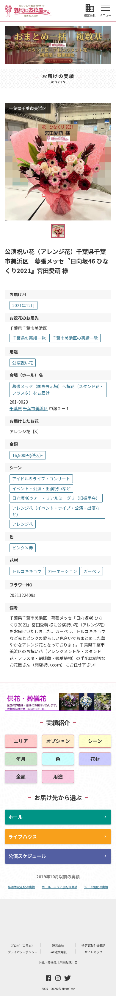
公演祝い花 (22, 363)
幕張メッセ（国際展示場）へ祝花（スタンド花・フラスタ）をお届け (58, 389)
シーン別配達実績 (96, 887)
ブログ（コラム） (23, 945)
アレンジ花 (22, 524)
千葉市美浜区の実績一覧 (75, 338)
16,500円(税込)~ (27, 455)
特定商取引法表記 (93, 945)
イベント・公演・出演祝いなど (41, 488)
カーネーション (62, 571)
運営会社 (58, 945)
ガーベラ (92, 571)
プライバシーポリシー (22, 952)
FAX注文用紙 (58, 952)
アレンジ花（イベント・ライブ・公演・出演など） (56, 511)
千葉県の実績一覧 (29, 338)
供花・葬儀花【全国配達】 (58, 962)
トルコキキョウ (26, 571)
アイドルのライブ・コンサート (41, 479)
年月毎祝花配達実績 (21, 887)
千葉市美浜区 (35, 408)
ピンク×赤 (22, 548)
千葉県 (16, 408)
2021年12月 (23, 305)
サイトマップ (93, 952)
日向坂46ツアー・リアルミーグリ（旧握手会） (56, 498)
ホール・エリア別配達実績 (59, 887)
